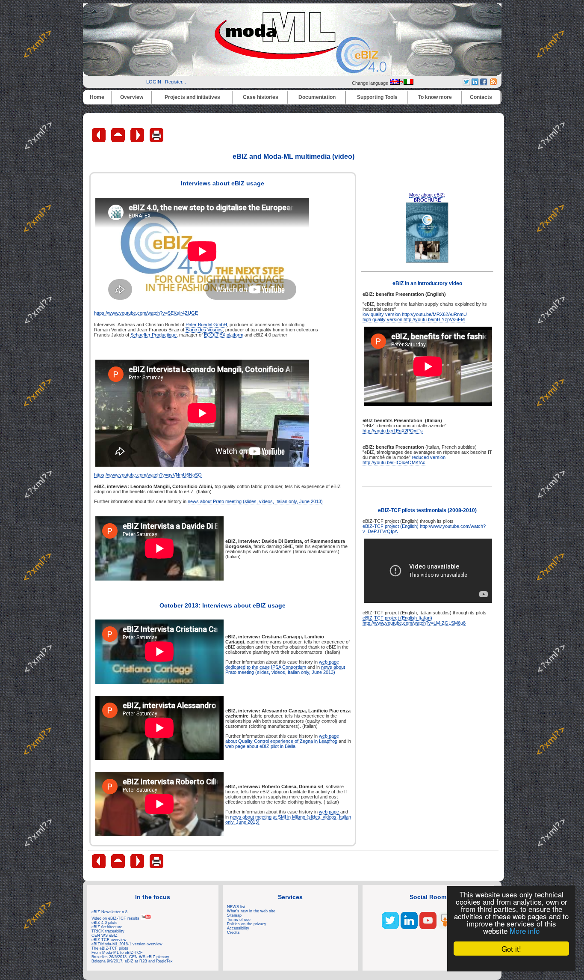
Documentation (317, 97)
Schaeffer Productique (153, 334)
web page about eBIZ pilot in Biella (260, 746)
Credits (233, 932)
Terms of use (239, 919)
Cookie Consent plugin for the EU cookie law (511, 963)
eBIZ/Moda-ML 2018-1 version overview (126, 944)
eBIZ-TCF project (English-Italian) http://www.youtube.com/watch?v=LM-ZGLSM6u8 (414, 620)
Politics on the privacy (246, 924)
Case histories (260, 97)
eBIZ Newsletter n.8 (109, 912)
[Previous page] (99, 140)
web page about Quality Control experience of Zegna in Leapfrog (282, 738)
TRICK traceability (107, 931)
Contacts (481, 97)
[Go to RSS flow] (390, 927)
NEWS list (236, 907)
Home (97, 97)
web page (329, 811)
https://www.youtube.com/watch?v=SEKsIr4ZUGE (146, 313)
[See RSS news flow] (493, 83)
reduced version (428, 457)
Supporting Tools (377, 97)
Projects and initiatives (192, 97)
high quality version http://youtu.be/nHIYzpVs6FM (414, 319)
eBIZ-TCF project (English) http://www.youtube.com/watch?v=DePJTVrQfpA (424, 529)
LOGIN (153, 81)
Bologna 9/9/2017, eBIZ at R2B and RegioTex (132, 961)
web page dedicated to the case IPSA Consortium (282, 664)
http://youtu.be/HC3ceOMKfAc (394, 462)
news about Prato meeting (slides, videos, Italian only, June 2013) (255, 501)
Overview (131, 97)
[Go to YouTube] (428, 927)
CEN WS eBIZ (104, 935)
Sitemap (234, 915)
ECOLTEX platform (223, 334)
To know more (435, 97)
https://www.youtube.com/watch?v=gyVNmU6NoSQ (148, 474)
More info (525, 930)
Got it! (511, 948)
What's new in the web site (251, 911)
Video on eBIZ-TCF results (116, 918)
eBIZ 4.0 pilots (104, 922)
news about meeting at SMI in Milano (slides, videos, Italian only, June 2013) (288, 819)
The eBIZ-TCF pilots (109, 948)
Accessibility (238, 928)
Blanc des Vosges (204, 329)
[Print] (156, 140)
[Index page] (118, 140)
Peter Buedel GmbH (206, 324)
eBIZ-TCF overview (109, 940)
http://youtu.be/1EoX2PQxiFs (393, 430)
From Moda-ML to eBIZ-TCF (117, 952)
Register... (175, 81)
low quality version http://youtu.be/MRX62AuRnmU (415, 314)
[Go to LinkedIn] (409, 927)
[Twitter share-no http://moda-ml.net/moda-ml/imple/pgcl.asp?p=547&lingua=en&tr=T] (466, 83)
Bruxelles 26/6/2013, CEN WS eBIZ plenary (130, 957)
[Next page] (137, 140)
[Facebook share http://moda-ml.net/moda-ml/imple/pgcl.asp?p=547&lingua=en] (483, 83)
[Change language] (401, 83)
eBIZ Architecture (106, 927)
